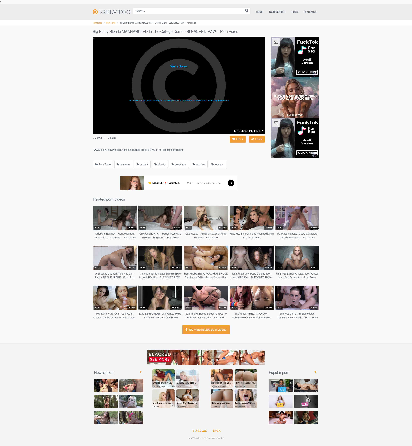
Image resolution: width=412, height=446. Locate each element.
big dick (143, 164)
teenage (219, 164)
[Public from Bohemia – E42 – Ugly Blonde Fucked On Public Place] (131, 401)
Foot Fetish (310, 12)
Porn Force (110, 22)
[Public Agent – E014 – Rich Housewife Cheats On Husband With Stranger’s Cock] (306, 417)
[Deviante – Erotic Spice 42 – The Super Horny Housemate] (281, 417)
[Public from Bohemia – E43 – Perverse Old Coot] (106, 401)
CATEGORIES (277, 12)
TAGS (294, 12)
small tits (200, 164)
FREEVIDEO (114, 12)
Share (258, 139)
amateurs (125, 164)
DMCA (216, 430)
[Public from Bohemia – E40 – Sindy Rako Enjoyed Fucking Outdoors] (131, 417)
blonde (161, 164)
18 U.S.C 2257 (199, 430)
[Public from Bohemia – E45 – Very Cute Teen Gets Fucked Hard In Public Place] (106, 385)
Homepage (97, 22)
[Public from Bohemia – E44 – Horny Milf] (131, 385)
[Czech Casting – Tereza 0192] (281, 401)
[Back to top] (403, 437)
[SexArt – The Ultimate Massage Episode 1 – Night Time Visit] (306, 385)
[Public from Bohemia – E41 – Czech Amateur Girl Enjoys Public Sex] (106, 417)
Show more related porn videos (206, 329)
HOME (259, 12)
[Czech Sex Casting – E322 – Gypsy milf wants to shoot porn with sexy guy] (281, 385)
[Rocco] (306, 401)
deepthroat (180, 164)
